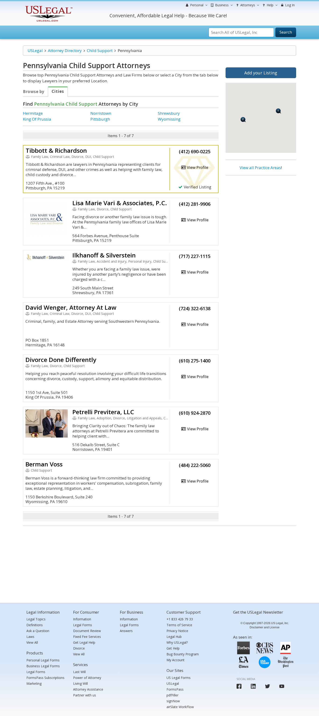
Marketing (34, 683)
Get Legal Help (84, 642)
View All (32, 642)
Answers (126, 631)
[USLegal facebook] (239, 686)
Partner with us (84, 695)
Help (269, 5)
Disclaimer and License (265, 627)
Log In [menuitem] (289, 5)
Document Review (87, 631)
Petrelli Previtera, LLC (103, 412)
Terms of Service (179, 625)
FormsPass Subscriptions (45, 677)
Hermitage (33, 113)
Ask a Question (37, 631)
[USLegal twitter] (267, 686)
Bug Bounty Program (183, 654)
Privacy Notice (177, 631)
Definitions (34, 625)
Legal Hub (174, 636)
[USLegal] (48, 6)
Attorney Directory (65, 50)
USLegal (35, 50)
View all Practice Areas (260, 167)
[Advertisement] (261, 209)
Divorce (79, 648)
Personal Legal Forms (43, 660)
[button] (243, 119)
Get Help (173, 648)
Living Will (80, 683)
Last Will (79, 672)
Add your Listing (260, 73)
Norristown (100, 113)
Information (82, 619)
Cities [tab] (58, 91)
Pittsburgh (100, 119)
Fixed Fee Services (87, 636)
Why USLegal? (177, 642)
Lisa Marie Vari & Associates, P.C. (119, 203)
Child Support (100, 50)
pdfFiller (172, 695)
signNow (173, 701)
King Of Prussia (37, 119)
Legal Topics (36, 619)
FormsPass (175, 689)
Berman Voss (44, 464)
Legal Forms (35, 672)
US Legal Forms (179, 677)
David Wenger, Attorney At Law (70, 307)
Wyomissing (169, 119)
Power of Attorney (87, 677)
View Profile (197, 167)
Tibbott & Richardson (56, 150)
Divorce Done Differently (60, 359)
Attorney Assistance (88, 689)
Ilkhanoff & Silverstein (104, 255)
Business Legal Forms (43, 666)
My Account (175, 660)
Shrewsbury (169, 113)
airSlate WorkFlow (180, 707)
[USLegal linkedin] (253, 686)
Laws (30, 636)
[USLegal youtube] (281, 686)
